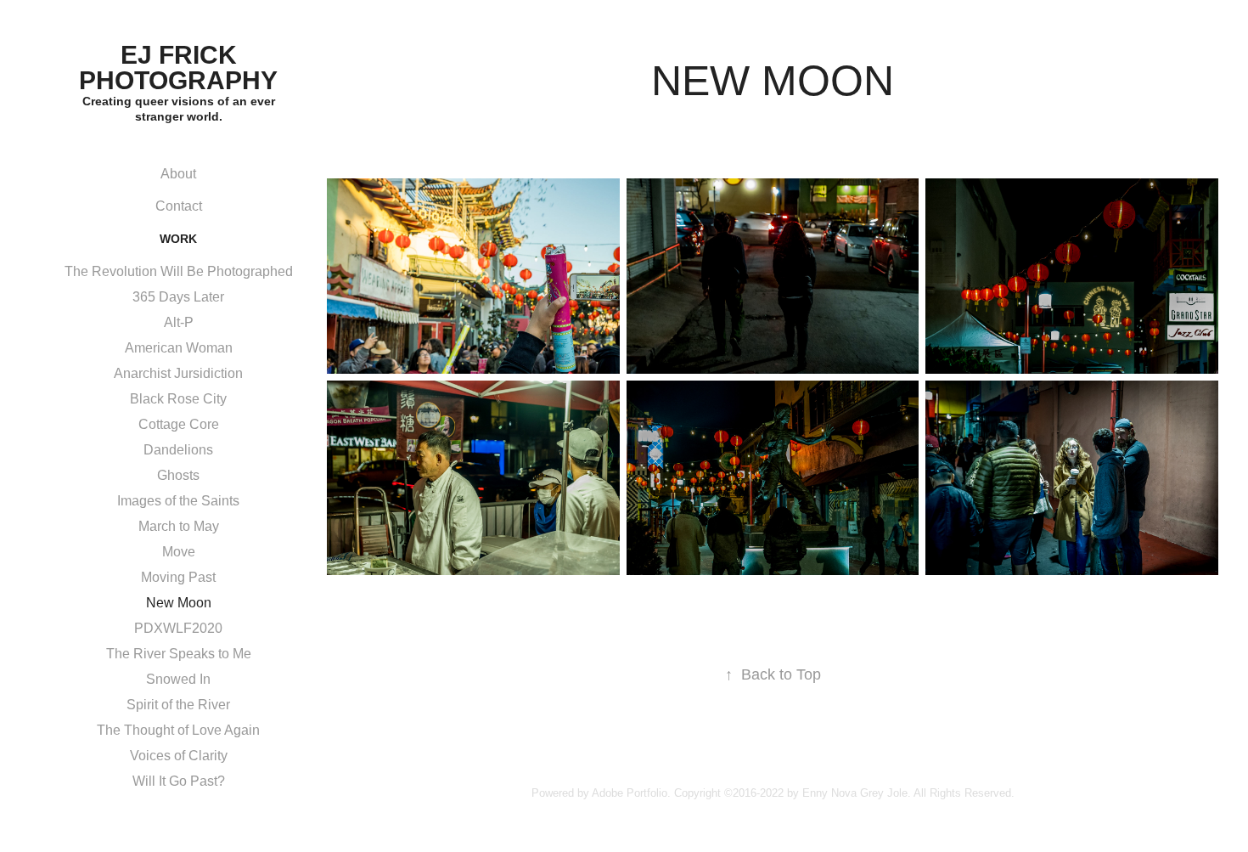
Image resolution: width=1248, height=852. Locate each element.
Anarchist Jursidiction (178, 373)
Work (178, 238)
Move (178, 551)
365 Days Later (178, 297)
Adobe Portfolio (629, 793)
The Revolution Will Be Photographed (179, 271)
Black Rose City (178, 399)
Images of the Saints (178, 501)
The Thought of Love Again (178, 730)
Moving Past (178, 577)
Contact (178, 206)
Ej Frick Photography (178, 67)
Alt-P (179, 322)
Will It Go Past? (178, 781)
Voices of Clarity (179, 755)
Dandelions (178, 450)
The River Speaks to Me (178, 653)
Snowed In (178, 679)
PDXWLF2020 (178, 628)
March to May (178, 526)
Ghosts (178, 475)
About (178, 173)
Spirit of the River (178, 704)
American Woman (179, 348)
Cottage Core (178, 424)
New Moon (178, 602)
